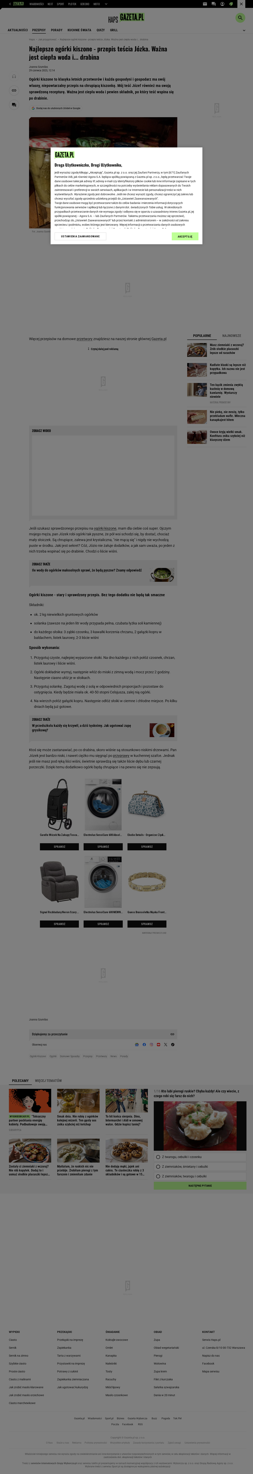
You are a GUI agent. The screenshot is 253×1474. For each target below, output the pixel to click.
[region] (126, 195)
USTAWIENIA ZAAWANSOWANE (80, 236)
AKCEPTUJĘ (185, 236)
